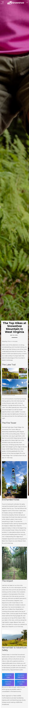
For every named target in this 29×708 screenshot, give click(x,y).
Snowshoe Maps (8, 676)
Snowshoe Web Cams (21, 676)
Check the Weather (8, 683)
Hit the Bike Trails (20, 683)
